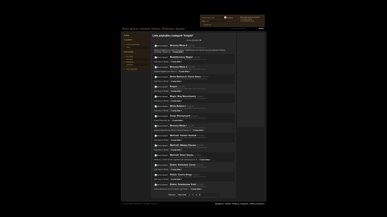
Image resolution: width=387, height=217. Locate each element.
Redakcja (235, 204)
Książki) (191, 45)
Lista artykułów (131, 69)
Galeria (156, 28)
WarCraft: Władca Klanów (183, 145)
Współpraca (219, 204)
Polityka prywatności (257, 204)
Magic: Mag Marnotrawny (183, 96)
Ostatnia (215, 195)
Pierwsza (172, 195)
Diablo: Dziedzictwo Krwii (183, 184)
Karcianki (129, 59)
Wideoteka (168, 28)
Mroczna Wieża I (178, 125)
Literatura (129, 65)
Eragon (173, 86)
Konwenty (129, 62)
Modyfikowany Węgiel (181, 57)
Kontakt (180, 28)
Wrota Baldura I (178, 106)
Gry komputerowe (133, 44)
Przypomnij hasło (248, 21)
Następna (206, 195)
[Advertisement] (251, 80)
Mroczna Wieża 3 (178, 67)
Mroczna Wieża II (178, 45)
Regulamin (244, 204)
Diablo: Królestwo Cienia (182, 165)
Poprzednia (182, 195)
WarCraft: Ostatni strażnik (183, 135)
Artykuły (145, 28)
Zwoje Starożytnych (180, 116)
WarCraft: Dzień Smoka (181, 155)
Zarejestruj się (247, 19)
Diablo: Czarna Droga (181, 174)
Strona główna (130, 28)
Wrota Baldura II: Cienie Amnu (185, 76)
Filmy (128, 47)
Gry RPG (129, 56)
